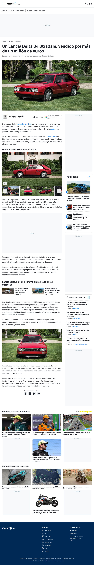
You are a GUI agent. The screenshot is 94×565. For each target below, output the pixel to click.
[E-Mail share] (39, 393)
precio (52, 129)
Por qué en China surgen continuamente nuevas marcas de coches (78, 314)
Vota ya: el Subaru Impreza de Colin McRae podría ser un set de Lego (78, 340)
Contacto (73, 533)
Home (4, 41)
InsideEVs (76, 326)
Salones (42, 10)
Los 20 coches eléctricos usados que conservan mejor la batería (78, 323)
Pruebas (11, 10)
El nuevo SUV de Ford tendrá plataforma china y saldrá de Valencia (77, 304)
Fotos (36, 10)
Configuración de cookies (53, 558)
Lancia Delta (52, 137)
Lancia (11, 41)
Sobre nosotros (75, 527)
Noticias (4, 10)
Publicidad (73, 530)
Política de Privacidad (26, 558)
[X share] (30, 393)
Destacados (20, 10)
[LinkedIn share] (34, 393)
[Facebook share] (25, 393)
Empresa (76, 308)
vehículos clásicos (24, 124)
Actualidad (76, 318)
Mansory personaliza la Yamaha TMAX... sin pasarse (78, 331)
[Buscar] (86, 4)
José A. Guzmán (18, 116)
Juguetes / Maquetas (80, 344)
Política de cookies (39, 558)
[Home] (13, 3)
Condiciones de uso (68, 558)
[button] (5, 191)
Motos (75, 334)
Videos (29, 10)
